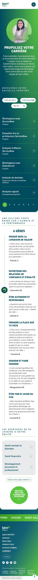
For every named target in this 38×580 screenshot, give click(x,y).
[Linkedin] (3, 562)
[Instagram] (11, 562)
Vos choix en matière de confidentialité (31, 572)
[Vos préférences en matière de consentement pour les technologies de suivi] (34, 576)
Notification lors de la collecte (11, 578)
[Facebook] (7, 562)
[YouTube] (15, 562)
